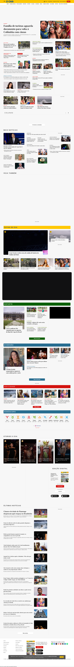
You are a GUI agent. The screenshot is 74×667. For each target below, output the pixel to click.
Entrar (46, 1)
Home (5, 640)
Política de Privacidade (19, 650)
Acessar (60, 491)
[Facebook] (54, 644)
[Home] (9, 2)
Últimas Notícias (6, 642)
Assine (68, 1)
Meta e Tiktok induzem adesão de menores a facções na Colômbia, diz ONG (60, 152)
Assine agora (60, 486)
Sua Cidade (18, 642)
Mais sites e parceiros (19, 645)
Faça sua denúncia (63, 1)
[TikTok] (63, 644)
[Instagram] (58, 644)
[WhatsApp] (52, 644)
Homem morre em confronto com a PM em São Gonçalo (14, 50)
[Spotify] (67, 644)
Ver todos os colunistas (37, 124)
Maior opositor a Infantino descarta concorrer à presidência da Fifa (13, 151)
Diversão (9, 345)
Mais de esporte (37, 338)
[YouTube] (60, 644)
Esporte (5, 647)
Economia (5, 650)
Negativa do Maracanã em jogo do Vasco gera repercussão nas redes (41, 54)
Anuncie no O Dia (56, 1)
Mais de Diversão (37, 379)
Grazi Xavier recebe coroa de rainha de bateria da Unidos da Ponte (63, 55)
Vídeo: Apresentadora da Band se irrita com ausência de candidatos (16, 72)
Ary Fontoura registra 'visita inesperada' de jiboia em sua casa (15, 78)
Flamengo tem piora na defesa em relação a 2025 (42, 89)
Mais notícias (11, 130)
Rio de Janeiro (6, 644)
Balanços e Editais (19, 647)
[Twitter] (56, 644)
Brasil (4, 652)
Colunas (8, 113)
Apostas (17, 644)
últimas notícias (12, 505)
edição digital (60, 468)
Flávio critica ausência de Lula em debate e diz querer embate (15, 69)
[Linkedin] (65, 644)
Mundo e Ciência (18, 640)
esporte (8, 304)
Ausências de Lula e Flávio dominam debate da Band (14, 71)
